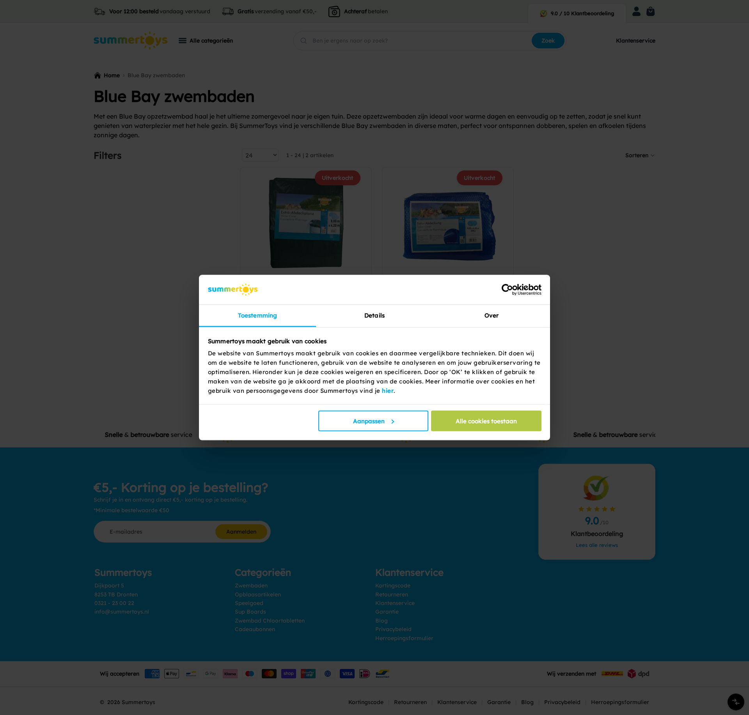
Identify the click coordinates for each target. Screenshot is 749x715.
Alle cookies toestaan (486, 420)
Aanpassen (369, 420)
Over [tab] (492, 315)
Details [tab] (374, 315)
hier (388, 390)
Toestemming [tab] (257, 315)
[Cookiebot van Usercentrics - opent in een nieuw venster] (507, 289)
